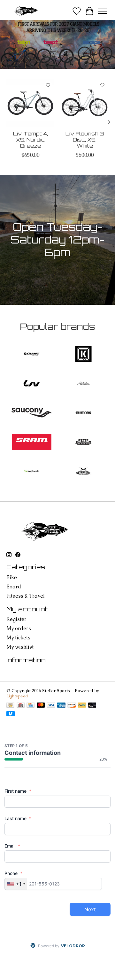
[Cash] (10, 706)
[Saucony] (32, 413)
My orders (18, 628)
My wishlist (20, 647)
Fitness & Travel (25, 596)
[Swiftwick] (32, 472)
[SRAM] (32, 442)
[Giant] (32, 355)
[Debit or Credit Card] (92, 706)
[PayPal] (82, 706)
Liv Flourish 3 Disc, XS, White (84, 139)
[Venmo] (10, 714)
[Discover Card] (71, 706)
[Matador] (83, 384)
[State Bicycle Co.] (83, 442)
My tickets (18, 637)
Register (16, 619)
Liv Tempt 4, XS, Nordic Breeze (30, 139)
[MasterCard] (41, 706)
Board (13, 586)
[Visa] (51, 706)
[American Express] (61, 706)
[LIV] (32, 384)
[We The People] (83, 472)
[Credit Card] (30, 706)
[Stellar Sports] (26, 11)
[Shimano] (83, 413)
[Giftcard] (21, 706)
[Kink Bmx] (83, 355)
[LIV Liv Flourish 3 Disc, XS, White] (85, 103)
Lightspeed (17, 696)
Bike (11, 577)
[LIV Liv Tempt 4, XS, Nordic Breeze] (30, 103)
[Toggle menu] (102, 11)
